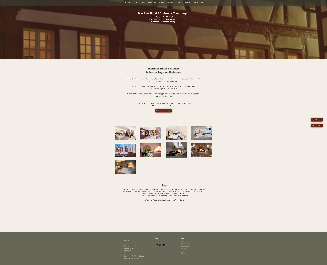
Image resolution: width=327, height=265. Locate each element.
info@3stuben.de (135, 258)
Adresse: (127, 240)
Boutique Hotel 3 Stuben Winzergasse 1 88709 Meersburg (132, 248)
